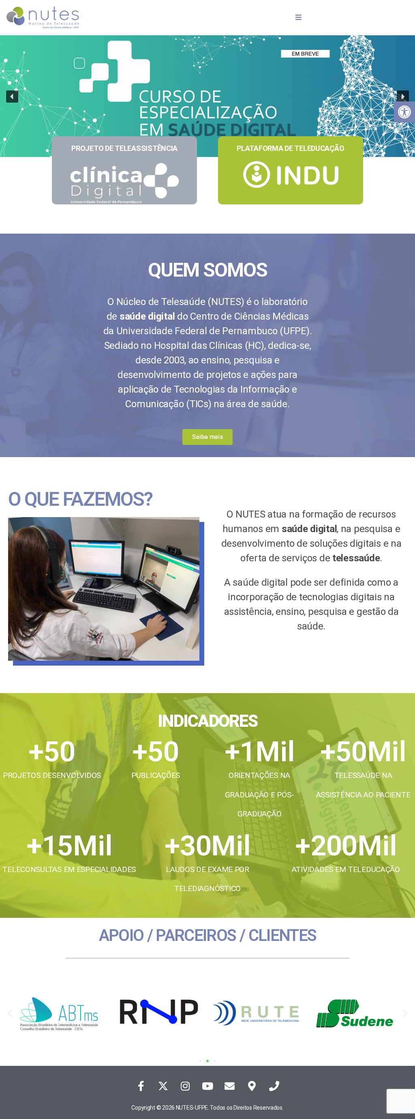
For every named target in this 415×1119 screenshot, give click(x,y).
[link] (404, 111)
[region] (207, 102)
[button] (12, 96)
